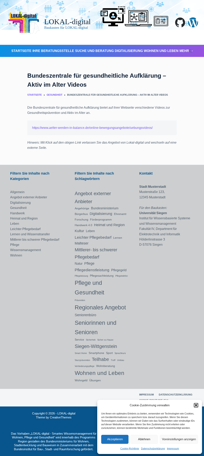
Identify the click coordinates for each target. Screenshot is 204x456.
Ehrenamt (120, 214)
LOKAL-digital (67, 22)
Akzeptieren (115, 439)
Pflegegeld (119, 270)
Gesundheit (18, 208)
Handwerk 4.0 (83, 225)
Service (79, 339)
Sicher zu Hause (105, 340)
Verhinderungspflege (84, 366)
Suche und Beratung (94, 51)
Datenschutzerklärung (153, 448)
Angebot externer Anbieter (28, 197)
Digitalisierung (129, 51)
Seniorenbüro (85, 315)
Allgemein (17, 192)
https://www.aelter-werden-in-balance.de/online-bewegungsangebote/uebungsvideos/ (92, 127)
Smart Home (81, 353)
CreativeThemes (61, 417)
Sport (109, 353)
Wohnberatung (105, 366)
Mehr (184, 51)
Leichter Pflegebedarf (25, 229)
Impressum (173, 448)
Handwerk (17, 213)
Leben (14, 223)
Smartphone (96, 353)
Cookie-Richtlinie (129, 448)
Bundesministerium (104, 208)
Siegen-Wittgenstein (96, 346)
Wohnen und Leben (161, 51)
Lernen (117, 237)
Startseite (21, 51)
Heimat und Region (24, 218)
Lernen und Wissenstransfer (30, 234)
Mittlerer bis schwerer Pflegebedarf (34, 239)
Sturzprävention (82, 360)
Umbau (120, 360)
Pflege (14, 244)
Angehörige (82, 208)
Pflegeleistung (81, 276)
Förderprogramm (101, 219)
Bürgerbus (81, 214)
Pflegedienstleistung (92, 270)
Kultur (79, 231)
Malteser (81, 243)
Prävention (80, 300)
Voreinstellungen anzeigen (179, 439)
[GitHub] (180, 22)
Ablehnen (144, 439)
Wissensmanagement (25, 250)
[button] (196, 405)
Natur (78, 263)
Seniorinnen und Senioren (95, 327)
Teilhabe (100, 359)
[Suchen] (190, 51)
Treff (113, 360)
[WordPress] (193, 22)
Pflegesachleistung (102, 275)
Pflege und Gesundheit (89, 288)
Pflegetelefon (121, 276)
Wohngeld (81, 380)
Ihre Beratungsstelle (53, 51)
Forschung (81, 219)
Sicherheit (90, 340)
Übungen (95, 380)
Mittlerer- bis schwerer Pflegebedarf (96, 253)
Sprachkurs (120, 353)
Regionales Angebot (100, 307)
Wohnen (16, 255)
